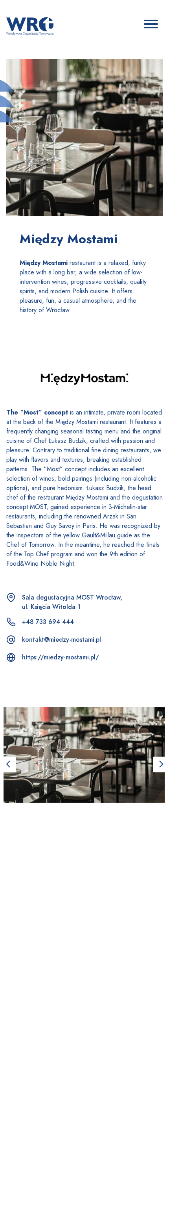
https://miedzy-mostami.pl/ (60, 657)
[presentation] (8, 764)
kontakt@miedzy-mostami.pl (61, 639)
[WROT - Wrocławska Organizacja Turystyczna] (29, 25)
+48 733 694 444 (48, 621)
